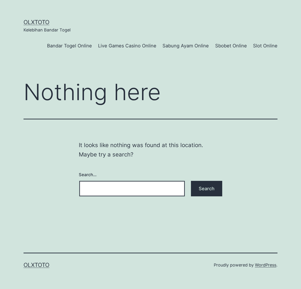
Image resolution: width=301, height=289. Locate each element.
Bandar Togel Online (69, 46)
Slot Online (265, 46)
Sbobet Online (231, 46)
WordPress (265, 264)
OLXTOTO (36, 22)
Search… (88, 174)
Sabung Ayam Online (185, 46)
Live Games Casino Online (127, 46)
